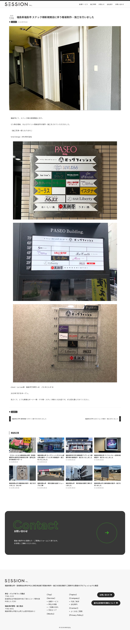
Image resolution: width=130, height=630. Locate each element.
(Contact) (73, 608)
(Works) (50, 614)
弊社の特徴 (52, 604)
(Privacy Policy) (76, 615)
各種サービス (53, 601)
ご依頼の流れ (53, 607)
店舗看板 (13, 22)
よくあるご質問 (76, 611)
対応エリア (52, 610)
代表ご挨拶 (75, 601)
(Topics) (73, 594)
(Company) (74, 598)
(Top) (49, 594)
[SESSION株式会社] (18, 4)
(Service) (51, 598)
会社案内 (74, 604)
